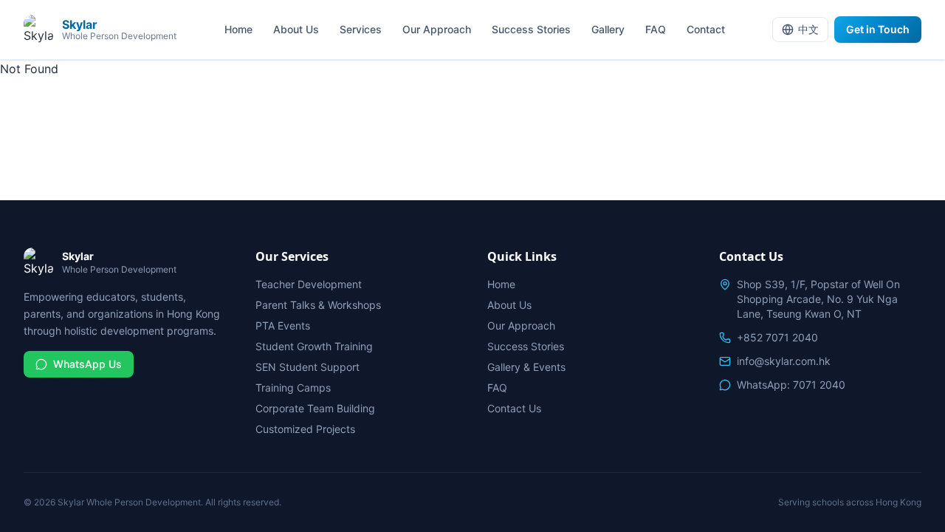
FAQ (655, 29)
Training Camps (293, 387)
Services (361, 29)
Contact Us (514, 408)
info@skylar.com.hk (784, 361)
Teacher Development (308, 284)
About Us (296, 29)
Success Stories (531, 29)
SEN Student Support (307, 367)
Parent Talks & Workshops (318, 305)
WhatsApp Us (87, 364)
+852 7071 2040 (777, 337)
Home (238, 29)
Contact (706, 29)
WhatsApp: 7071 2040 (791, 384)
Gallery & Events (526, 367)
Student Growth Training (314, 346)
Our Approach (436, 29)
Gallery (608, 29)
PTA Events (282, 325)
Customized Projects (305, 429)
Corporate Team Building (315, 408)
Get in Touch (878, 29)
